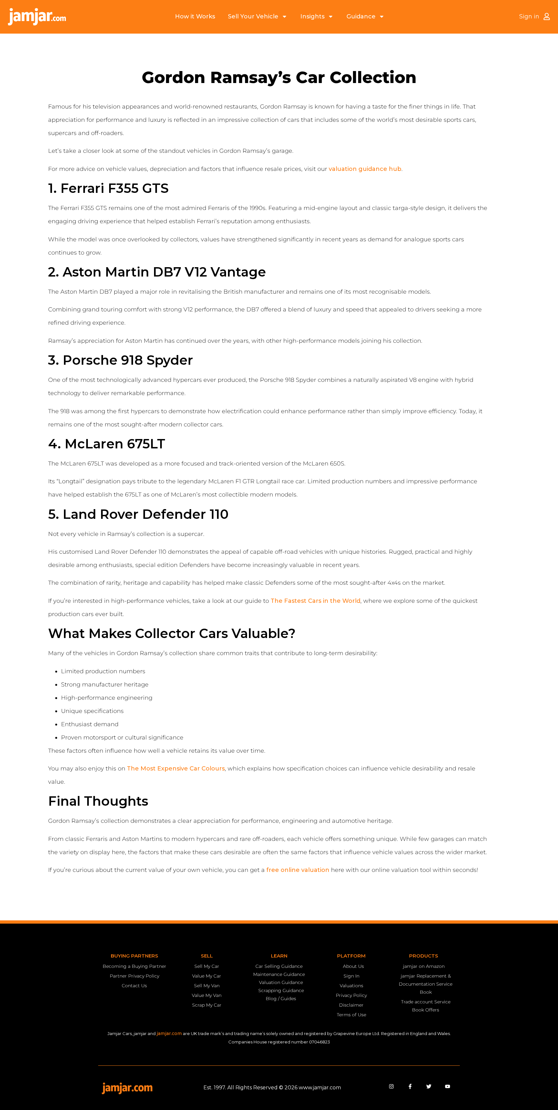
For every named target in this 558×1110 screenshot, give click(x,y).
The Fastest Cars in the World (315, 600)
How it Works (195, 16)
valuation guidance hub (365, 169)
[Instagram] (391, 1086)
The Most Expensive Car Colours (176, 768)
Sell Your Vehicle (253, 16)
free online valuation (297, 870)
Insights (312, 16)
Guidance (361, 16)
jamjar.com (169, 1033)
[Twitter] (429, 1086)
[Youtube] (447, 1086)
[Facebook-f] (410, 1086)
